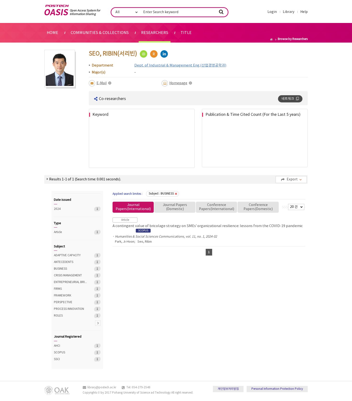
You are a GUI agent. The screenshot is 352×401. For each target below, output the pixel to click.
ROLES (70, 315)
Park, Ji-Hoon (124, 242)
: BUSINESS (161, 193)
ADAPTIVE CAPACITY (70, 255)
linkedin (164, 54)
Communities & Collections (100, 33)
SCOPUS (70, 352)
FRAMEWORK (70, 295)
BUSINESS (70, 268)
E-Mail (102, 83)
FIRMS (70, 288)
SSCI (70, 359)
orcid (143, 54)
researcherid (154, 54)
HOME (52, 33)
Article (70, 232)
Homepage (178, 83)
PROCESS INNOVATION (70, 309)
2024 (70, 209)
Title (186, 33)
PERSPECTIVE (70, 302)
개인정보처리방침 (228, 388)
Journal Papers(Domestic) (175, 207)
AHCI (70, 345)
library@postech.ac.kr (101, 387)
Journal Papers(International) (133, 207)
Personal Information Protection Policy (277, 388)
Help (304, 12)
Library (288, 12)
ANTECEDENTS (70, 262)
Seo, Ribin (144, 242)
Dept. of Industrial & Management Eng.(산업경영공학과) (180, 65)
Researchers (154, 33)
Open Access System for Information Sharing (72, 10)
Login (272, 12)
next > (98, 323)
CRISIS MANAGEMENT (70, 275)
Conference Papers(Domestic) (258, 207)
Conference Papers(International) (216, 207)
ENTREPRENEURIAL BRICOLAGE (70, 282)
